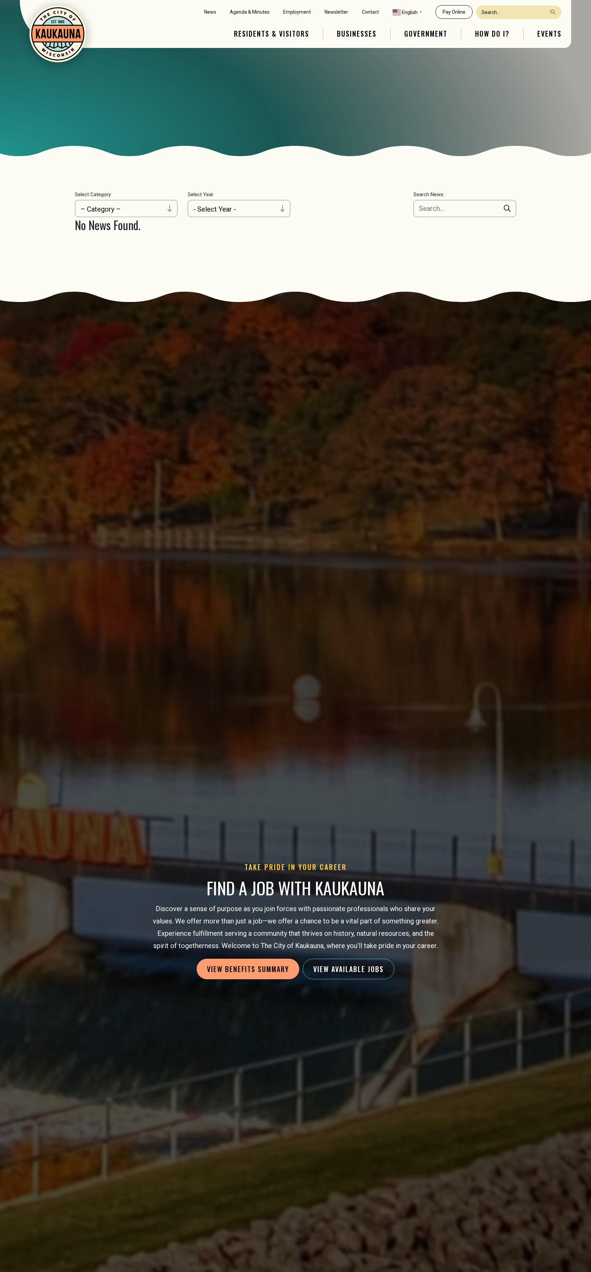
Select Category (93, 194)
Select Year (200, 194)
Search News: (428, 194)
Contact (370, 12)
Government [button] (425, 33)
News (210, 12)
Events (549, 33)
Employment (297, 12)
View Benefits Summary (248, 969)
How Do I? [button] (492, 33)
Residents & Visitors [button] (271, 33)
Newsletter (336, 12)
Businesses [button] (357, 33)
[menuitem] (210, 12)
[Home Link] (57, 33)
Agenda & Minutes (250, 12)
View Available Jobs (348, 969)
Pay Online (454, 12)
